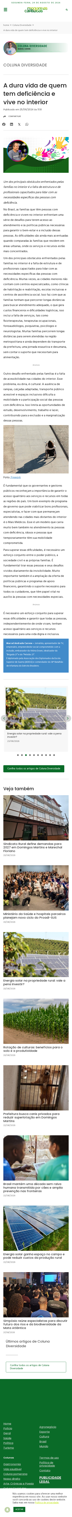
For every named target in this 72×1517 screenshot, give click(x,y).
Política (8, 1443)
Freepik (15, 477)
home (6, 25)
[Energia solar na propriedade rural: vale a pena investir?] (36, 963)
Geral (7, 1433)
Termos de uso (49, 1458)
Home (7, 1424)
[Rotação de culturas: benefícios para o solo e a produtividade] (37, 719)
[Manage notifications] (7, 1509)
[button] (18, 755)
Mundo (43, 1446)
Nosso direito (11, 1479)
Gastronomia (12, 1464)
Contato (44, 1470)
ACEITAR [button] (19, 1509)
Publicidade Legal (50, 1479)
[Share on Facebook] (4, 124)
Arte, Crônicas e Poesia (18, 1484)
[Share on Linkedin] (11, 124)
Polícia (7, 1428)
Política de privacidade (47, 1464)
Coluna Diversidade (21, 25)
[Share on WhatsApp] (27, 124)
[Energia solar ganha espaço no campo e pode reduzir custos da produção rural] (36, 1237)
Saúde (7, 1438)
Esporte (44, 1432)
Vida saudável (12, 1469)
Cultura (44, 1436)
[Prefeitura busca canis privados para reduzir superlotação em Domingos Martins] (36, 1098)
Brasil (42, 1441)
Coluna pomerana (15, 1474)
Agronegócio (47, 1427)
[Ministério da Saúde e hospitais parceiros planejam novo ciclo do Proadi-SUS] (36, 897)
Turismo (8, 1448)
